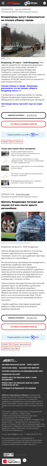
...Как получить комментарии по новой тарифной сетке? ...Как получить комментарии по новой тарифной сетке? (27, 161)
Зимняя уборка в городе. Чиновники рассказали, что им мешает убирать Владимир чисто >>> (19, 88)
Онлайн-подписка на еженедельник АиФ (22, 371)
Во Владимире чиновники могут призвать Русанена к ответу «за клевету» (26, 182)
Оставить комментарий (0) (23, 124)
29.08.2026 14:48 (7, 194)
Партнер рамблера (21, 454)
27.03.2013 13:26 (7, 9)
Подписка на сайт (11, 374)
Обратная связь (9, 368)
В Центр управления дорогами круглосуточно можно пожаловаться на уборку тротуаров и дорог (25, 153)
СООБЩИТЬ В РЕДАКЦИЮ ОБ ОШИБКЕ (19, 388)
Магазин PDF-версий (29, 368)
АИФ (8, 59)
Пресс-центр (33, 365)
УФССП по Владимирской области (15, 243)
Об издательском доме (13, 365)
